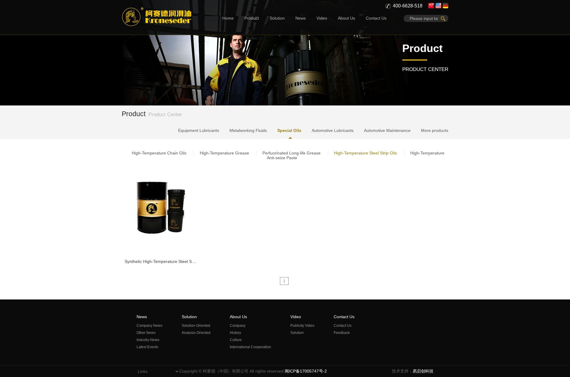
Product (251, 18)
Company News (149, 326)
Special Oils (289, 130)
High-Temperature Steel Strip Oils (365, 153)
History (235, 333)
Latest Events (147, 347)
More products (434, 130)
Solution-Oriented (196, 326)
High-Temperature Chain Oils (159, 153)
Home (228, 18)
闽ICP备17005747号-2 (306, 371)
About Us (346, 18)
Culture (236, 340)
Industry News (148, 340)
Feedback (342, 333)
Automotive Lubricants (333, 130)
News (300, 18)
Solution (277, 18)
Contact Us (376, 18)
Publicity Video (302, 326)
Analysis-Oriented (196, 333)
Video (321, 18)
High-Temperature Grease (224, 153)
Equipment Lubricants (198, 130)
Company (238, 326)
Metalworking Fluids (248, 130)
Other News (146, 333)
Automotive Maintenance (387, 130)
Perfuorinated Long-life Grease (291, 153)
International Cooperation (250, 347)
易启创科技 (423, 371)
